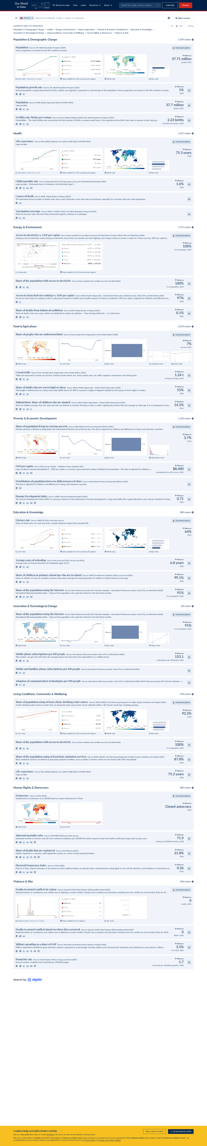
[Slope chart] (31, 188)
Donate (185, 5)
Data (75, 5)
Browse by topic (63, 5)
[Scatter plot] (20, 302)
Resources (93, 5)
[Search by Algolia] (27, 981)
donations (50, 1135)
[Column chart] (24, 936)
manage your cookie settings (109, 1140)
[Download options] (189, 90)
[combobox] (140, 5)
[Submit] (157, 5)
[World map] (20, 94)
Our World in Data (21, 5)
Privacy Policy (89, 1140)
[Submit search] (16, 18)
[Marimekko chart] (35, 503)
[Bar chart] (28, 109)
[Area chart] (20, 488)
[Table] (17, 94)
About (107, 5)
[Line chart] (24, 94)
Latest (83, 5)
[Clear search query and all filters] (169, 18)
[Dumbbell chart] (31, 857)
